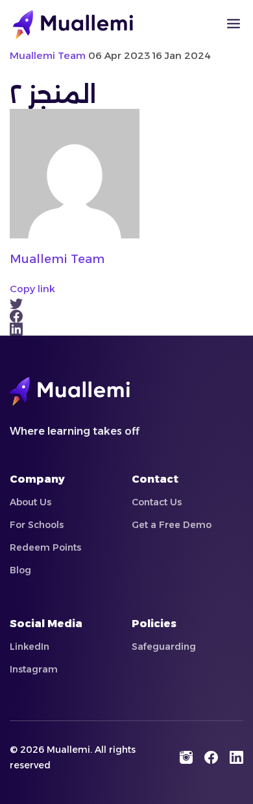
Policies (154, 623)
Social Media (46, 623)
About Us (30, 502)
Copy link (32, 288)
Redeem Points (45, 547)
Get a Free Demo (171, 525)
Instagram (34, 669)
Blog (20, 570)
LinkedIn (29, 646)
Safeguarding (164, 646)
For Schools (37, 525)
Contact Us (157, 502)
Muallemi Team (57, 259)
